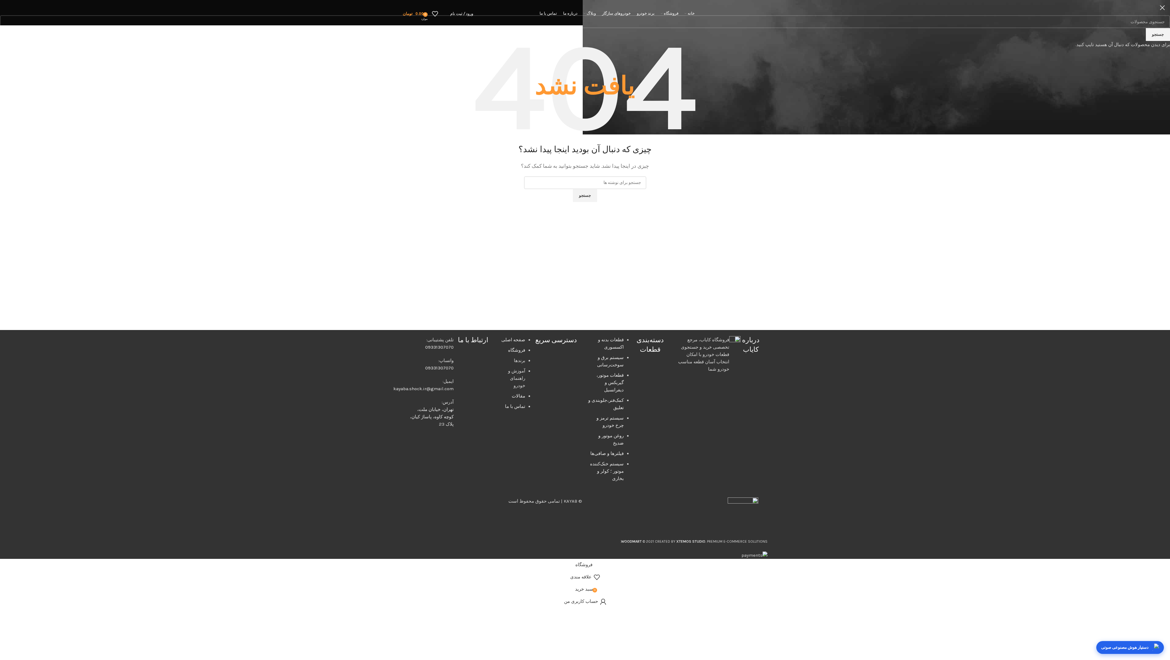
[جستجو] (444, 14)
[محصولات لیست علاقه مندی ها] (435, 14)
